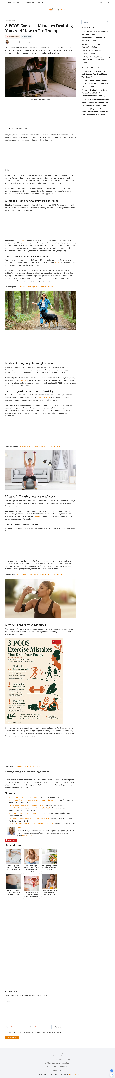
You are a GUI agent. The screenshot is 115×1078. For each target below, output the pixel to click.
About (55, 1059)
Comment (10, 1001)
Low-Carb (10, 2)
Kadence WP (74, 1074)
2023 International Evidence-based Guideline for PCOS (29, 808)
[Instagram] (62, 1054)
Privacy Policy (64, 1059)
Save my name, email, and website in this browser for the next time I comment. (34, 1032)
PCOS (13, 20)
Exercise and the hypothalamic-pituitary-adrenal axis (28, 818)
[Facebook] (104, 2)
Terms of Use (57, 1070)
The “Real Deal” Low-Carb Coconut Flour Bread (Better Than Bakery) (94, 74)
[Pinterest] (100, 2)
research (23, 240)
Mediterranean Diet (25, 2)
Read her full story (27, 835)
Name (9, 1027)
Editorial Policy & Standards (57, 1067)
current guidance (43, 397)
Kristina (16, 42)
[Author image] (7, 42)
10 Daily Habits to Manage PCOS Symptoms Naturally (35, 287)
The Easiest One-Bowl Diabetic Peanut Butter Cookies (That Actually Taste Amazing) (94, 93)
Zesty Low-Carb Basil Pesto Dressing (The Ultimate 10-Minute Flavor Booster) (95, 60)
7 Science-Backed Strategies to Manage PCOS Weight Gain (39, 446)
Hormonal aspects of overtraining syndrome (25, 813)
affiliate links (46, 99)
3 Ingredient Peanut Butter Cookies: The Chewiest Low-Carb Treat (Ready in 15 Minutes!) (95, 112)
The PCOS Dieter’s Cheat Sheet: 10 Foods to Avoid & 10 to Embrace (39, 574)
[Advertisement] (40, 113)
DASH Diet (40, 2)
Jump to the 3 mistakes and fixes (16, 128)
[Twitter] (57, 1054)
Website (58, 1027)
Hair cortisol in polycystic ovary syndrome (24, 798)
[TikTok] (108, 2)
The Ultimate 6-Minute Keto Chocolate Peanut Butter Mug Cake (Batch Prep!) (94, 83)
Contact (48, 1059)
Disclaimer (66, 1063)
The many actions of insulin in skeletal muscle (25, 805)
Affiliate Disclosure (52, 1063)
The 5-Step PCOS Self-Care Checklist (27, 766)
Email (33, 1027)
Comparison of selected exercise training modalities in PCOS (31, 800)
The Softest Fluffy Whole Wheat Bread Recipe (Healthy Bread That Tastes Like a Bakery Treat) (95, 102)
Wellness (8, 20)
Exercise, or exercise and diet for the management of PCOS (30, 824)
